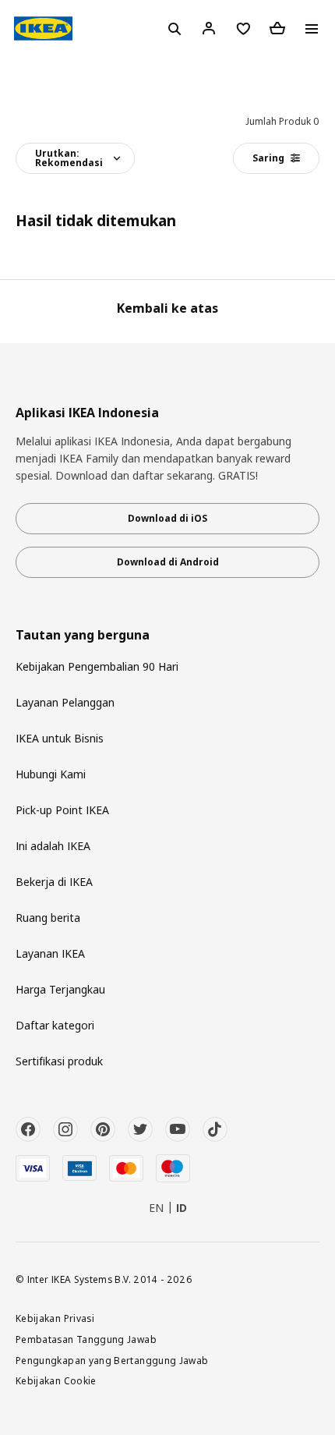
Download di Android (168, 562)
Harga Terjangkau (60, 989)
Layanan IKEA (50, 953)
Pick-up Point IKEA (62, 810)
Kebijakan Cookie (56, 1380)
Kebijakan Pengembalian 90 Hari (97, 666)
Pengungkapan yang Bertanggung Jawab (112, 1360)
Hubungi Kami (51, 774)
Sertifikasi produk (59, 1061)
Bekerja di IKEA (54, 881)
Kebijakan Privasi (55, 1318)
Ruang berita (48, 917)
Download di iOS (167, 518)
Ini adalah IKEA (53, 845)
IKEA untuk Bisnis (60, 738)
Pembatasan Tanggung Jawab (86, 1339)
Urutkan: (69, 158)
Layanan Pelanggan (65, 702)
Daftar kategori (55, 1025)
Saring (268, 158)
